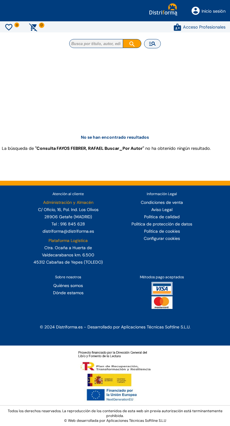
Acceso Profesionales (204, 27)
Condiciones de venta (162, 202)
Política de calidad (162, 216)
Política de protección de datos (161, 224)
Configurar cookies (162, 238)
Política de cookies (162, 231)
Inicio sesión (214, 11)
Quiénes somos (68, 285)
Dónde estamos (68, 292)
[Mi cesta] (33, 27)
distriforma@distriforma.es (68, 231)
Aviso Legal (161, 209)
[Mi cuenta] (177, 27)
